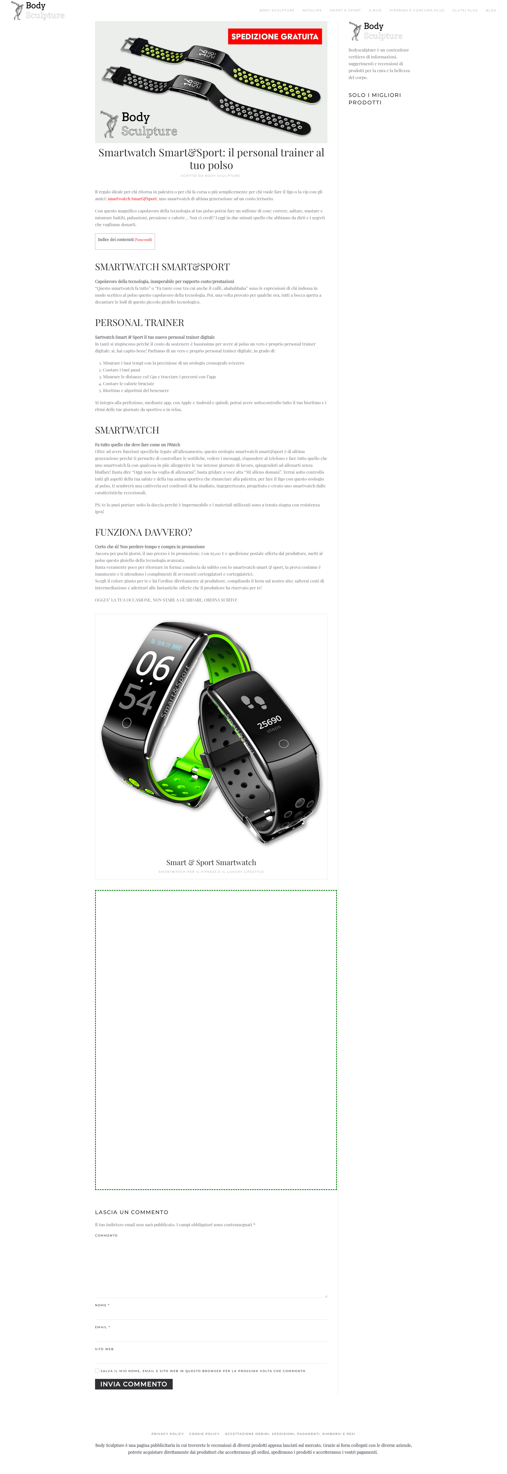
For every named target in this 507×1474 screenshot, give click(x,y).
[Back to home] (38, 10)
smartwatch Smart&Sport (132, 198)
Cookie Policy (204, 1434)
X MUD (375, 10)
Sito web (104, 1349)
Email (102, 1327)
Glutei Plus (465, 10)
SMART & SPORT (345, 10)
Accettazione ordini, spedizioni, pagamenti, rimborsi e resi (290, 1434)
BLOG (491, 10)
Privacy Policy (168, 1434)
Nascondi (143, 239)
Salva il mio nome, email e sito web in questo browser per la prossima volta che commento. (203, 1371)
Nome (102, 1305)
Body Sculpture (277, 10)
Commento (106, 1235)
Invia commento (133, 1384)
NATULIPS (312, 10)
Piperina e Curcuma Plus (417, 10)
